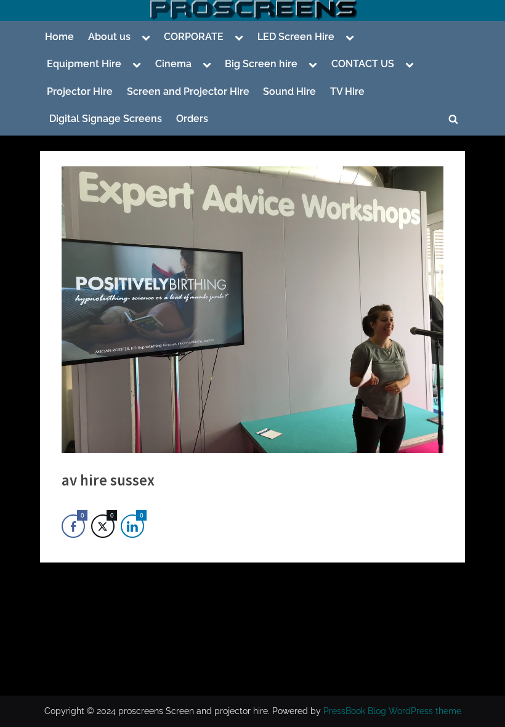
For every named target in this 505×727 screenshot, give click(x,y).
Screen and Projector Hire (188, 91)
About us (109, 37)
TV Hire (347, 91)
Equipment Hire (84, 64)
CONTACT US (362, 64)
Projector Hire (80, 91)
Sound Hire (289, 91)
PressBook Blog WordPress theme (392, 711)
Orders (192, 118)
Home (59, 37)
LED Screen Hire (295, 37)
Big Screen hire (261, 64)
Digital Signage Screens (104, 118)
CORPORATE (194, 37)
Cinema (173, 64)
